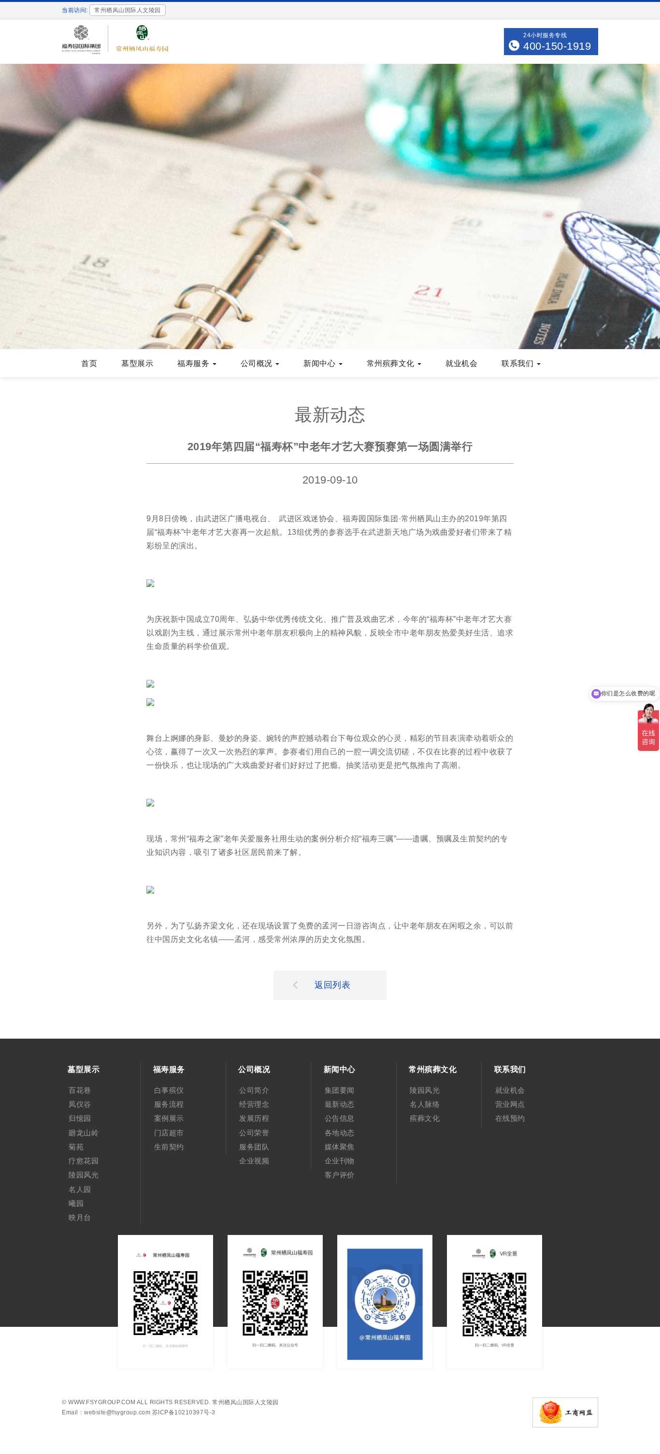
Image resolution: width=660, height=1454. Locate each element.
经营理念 (254, 1104)
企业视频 (254, 1161)
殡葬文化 (425, 1118)
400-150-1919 (557, 46)
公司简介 (254, 1090)
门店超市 (169, 1133)
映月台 (80, 1217)
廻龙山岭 (84, 1133)
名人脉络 (425, 1104)
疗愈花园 (84, 1161)
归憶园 (80, 1118)
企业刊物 (340, 1161)
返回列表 (332, 985)
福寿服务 (194, 363)
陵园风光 (84, 1175)
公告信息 (340, 1118)
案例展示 (169, 1118)
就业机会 (461, 363)
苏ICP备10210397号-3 (183, 1412)
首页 (89, 363)
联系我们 (519, 363)
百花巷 (80, 1090)
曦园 (76, 1203)
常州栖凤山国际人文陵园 (245, 1402)
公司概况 (258, 363)
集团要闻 (340, 1090)
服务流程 (169, 1104)
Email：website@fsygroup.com (106, 1412)
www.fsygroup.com (101, 1402)
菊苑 (76, 1147)
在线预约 (510, 1118)
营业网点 (510, 1104)
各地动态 (340, 1133)
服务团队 (254, 1147)
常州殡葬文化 (392, 363)
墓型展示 (137, 363)
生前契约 (169, 1147)
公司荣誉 (254, 1133)
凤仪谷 (80, 1104)
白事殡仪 (169, 1090)
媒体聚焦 (340, 1147)
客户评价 (340, 1175)
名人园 (80, 1189)
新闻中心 (320, 363)
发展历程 (254, 1118)
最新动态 (340, 1104)
